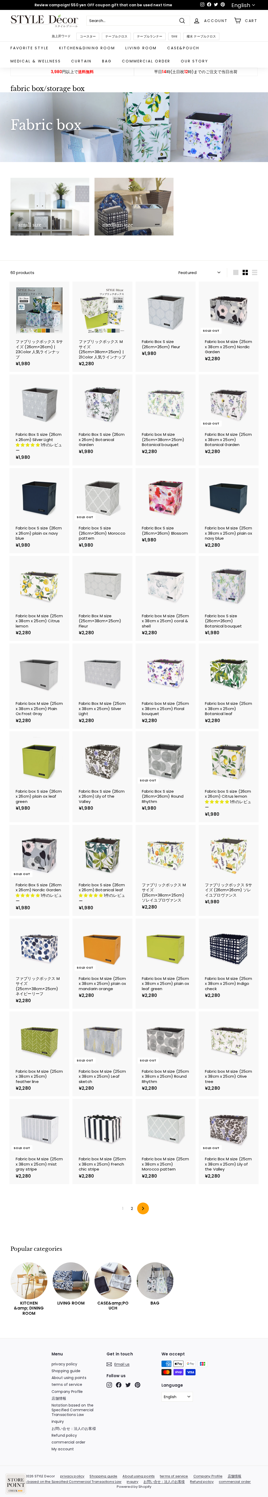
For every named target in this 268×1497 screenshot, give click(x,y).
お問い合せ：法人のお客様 (74, 1428)
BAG (106, 61)
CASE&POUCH (183, 48)
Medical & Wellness (35, 61)
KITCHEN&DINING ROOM (87, 48)
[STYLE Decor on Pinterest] (137, 1385)
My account (63, 1449)
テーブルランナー (149, 36)
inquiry (58, 1421)
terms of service (67, 1384)
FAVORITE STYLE (29, 48)
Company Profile (67, 1391)
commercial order (146, 61)
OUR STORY (194, 61)
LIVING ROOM (141, 48)
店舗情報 (59, 1398)
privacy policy (64, 1364)
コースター (88, 36)
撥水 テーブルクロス (201, 36)
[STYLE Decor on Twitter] (128, 1385)
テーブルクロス (116, 36)
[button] (28, 445)
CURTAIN (81, 61)
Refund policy (64, 1435)
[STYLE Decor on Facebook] (118, 1385)
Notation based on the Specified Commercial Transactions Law (72, 1410)
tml (174, 36)
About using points (69, 1377)
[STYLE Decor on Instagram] (109, 1385)
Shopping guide (66, 1370)
